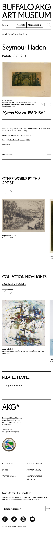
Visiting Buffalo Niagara (34, 477)
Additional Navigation (14, 34)
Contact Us (8, 463)
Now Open (6, 424)
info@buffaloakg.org (10, 432)
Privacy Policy (33, 469)
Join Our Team (34, 463)
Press (5, 469)
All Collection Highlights (14, 284)
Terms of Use (9, 476)
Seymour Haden (24, 47)
